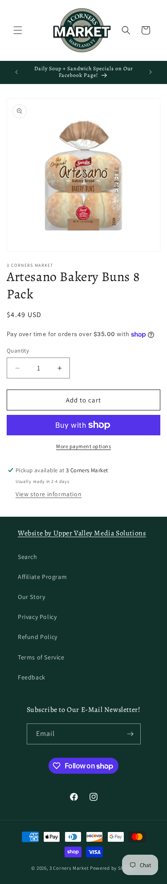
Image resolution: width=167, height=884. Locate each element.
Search (27, 557)
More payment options (83, 446)
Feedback (31, 677)
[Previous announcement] (16, 72)
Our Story (31, 597)
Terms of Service (41, 657)
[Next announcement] (150, 72)
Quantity (18, 350)
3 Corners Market (69, 868)
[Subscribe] (130, 733)
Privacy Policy (37, 617)
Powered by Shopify (113, 868)
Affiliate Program (42, 577)
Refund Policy (37, 637)
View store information (48, 494)
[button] (18, 30)
